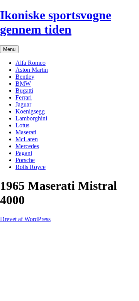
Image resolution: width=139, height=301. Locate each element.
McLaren (26, 139)
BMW (23, 83)
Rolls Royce (30, 167)
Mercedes (27, 146)
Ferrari (23, 97)
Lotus (22, 125)
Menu (9, 49)
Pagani (23, 153)
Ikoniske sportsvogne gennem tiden (55, 22)
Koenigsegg (30, 111)
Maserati (25, 132)
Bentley (24, 76)
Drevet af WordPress (25, 219)
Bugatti (24, 90)
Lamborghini (31, 118)
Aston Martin (31, 69)
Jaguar (23, 104)
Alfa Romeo (30, 62)
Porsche (25, 160)
